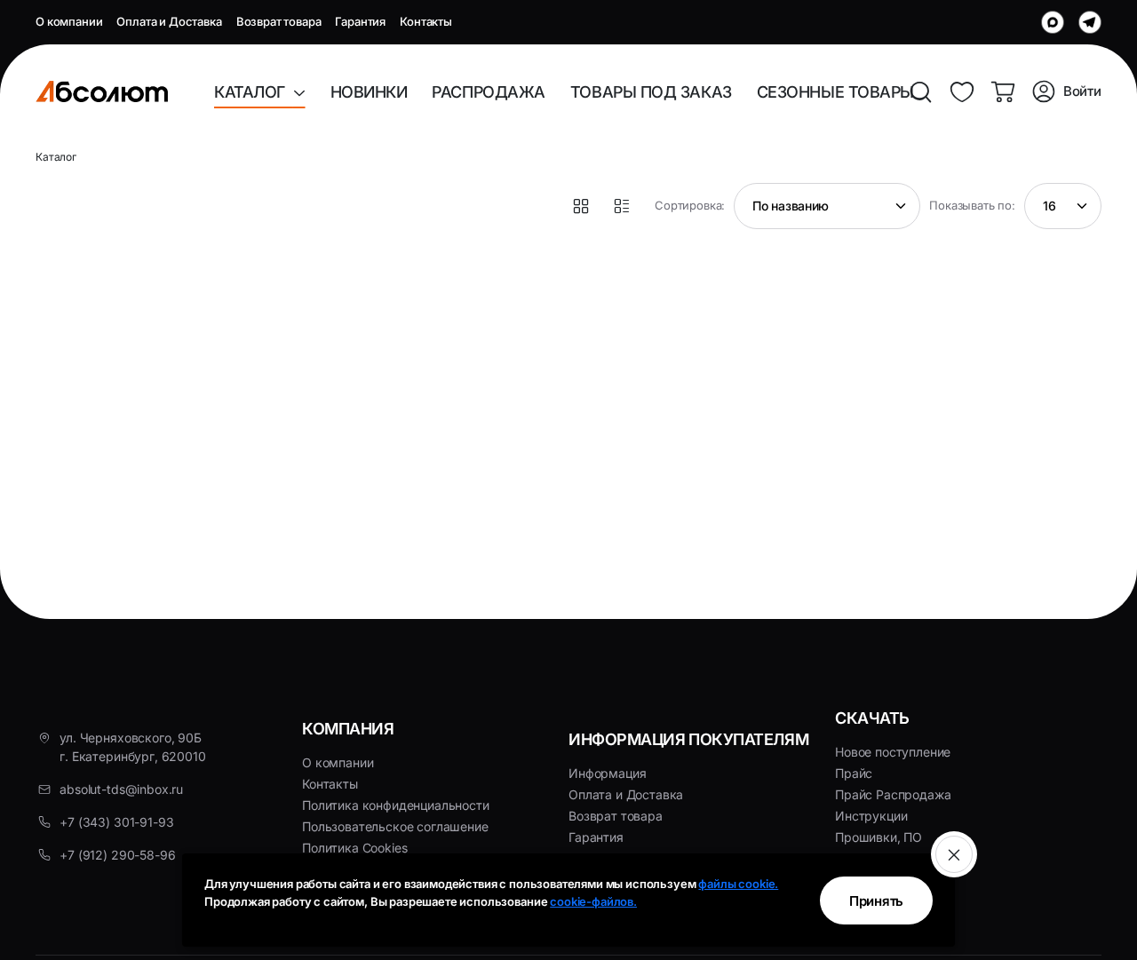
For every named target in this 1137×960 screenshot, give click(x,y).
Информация (607, 773)
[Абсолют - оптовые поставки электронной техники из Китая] (102, 91)
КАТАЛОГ (253, 92)
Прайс (853, 773)
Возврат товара (279, 21)
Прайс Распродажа (892, 794)
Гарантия (360, 21)
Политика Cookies (354, 847)
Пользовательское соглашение (395, 826)
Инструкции (871, 815)
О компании (69, 21)
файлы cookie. (738, 884)
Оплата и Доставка (168, 21)
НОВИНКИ (369, 92)
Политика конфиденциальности (395, 805)
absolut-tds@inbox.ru (121, 789)
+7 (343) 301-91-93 (116, 821)
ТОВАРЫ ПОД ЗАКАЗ (651, 92)
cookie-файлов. (593, 901)
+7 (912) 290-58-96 (117, 854)
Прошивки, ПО (878, 837)
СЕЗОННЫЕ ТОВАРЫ (835, 92)
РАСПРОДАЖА (488, 92)
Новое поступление (892, 751)
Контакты (426, 21)
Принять (876, 901)
